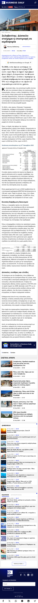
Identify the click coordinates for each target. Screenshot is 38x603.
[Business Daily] (13, 2)
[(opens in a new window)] (3, 601)
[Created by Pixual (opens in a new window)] (19, 596)
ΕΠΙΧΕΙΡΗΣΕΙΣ (26, 46)
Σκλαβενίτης (5, 352)
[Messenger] (22, 601)
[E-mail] (35, 601)
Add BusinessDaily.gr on (19, 62)
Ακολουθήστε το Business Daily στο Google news (20, 345)
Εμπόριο (13, 352)
